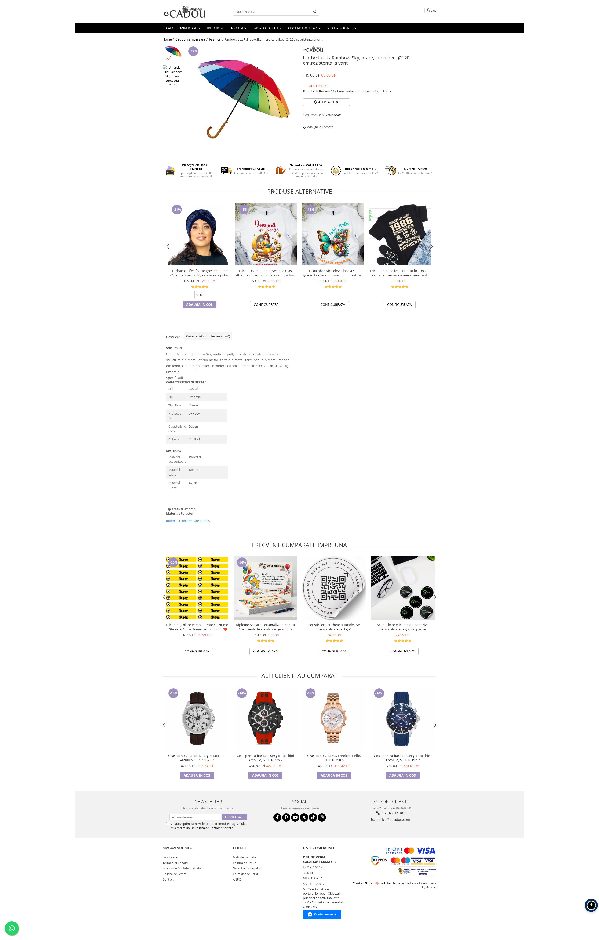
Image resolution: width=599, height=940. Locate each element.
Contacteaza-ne (325, 914)
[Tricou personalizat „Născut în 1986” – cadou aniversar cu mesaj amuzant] (400, 234)
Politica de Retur (244, 863)
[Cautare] (315, 12)
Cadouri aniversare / (191, 39)
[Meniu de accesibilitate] (591, 905)
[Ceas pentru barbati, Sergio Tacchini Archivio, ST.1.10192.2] (403, 719)
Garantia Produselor (247, 868)
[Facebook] (277, 817)
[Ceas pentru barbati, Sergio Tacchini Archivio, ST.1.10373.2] (197, 719)
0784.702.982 (393, 813)
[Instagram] (322, 817)
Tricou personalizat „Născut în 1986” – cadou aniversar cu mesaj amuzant (399, 273)
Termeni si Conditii (175, 863)
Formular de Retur (245, 874)
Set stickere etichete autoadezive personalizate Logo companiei (402, 627)
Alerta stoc (328, 102)
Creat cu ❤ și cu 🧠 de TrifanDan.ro (377, 883)
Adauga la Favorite (319, 127)
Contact (168, 879)
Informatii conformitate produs (188, 521)
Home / (169, 39)
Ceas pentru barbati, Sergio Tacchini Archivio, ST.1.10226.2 (265, 757)
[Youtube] (295, 817)
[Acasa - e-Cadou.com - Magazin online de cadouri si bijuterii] (186, 12)
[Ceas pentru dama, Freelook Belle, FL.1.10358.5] (334, 719)
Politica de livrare (174, 874)
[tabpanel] (240, 101)
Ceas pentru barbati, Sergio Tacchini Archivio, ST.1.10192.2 (402, 757)
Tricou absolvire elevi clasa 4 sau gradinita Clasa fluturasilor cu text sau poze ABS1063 (333, 273)
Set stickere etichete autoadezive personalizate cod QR (334, 627)
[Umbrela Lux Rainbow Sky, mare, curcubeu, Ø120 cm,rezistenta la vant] (240, 101)
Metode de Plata (244, 857)
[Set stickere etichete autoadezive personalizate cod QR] (334, 588)
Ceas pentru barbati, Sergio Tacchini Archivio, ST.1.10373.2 (197, 757)
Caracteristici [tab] (196, 336)
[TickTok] (313, 817)
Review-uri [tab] (220, 336)
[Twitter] (304, 817)
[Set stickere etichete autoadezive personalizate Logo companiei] (403, 588)
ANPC (237, 879)
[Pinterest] (286, 817)
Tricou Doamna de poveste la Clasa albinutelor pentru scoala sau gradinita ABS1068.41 (266, 273)
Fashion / (216, 39)
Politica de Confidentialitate (214, 828)
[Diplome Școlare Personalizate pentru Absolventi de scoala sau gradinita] (265, 588)
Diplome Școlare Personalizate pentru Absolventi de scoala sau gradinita (265, 627)
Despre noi (170, 857)
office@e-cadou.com (393, 819)
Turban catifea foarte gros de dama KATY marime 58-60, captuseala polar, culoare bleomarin (199, 273)
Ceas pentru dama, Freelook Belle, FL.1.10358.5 (334, 757)
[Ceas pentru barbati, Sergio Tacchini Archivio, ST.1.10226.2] (265, 719)
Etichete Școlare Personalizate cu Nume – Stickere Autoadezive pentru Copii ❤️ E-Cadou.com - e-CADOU (197, 627)
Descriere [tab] (173, 337)
